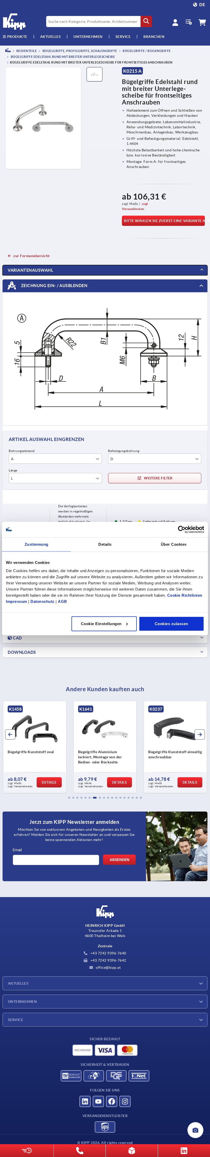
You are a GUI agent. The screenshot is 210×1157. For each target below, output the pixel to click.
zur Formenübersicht (31, 256)
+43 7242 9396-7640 (107, 953)
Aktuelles (18, 983)
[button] (69, 798)
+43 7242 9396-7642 (107, 960)
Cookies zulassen (171, 623)
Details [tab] (105, 544)
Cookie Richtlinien (184, 595)
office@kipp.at (108, 967)
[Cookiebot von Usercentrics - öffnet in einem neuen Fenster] (181, 529)
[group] (34, 747)
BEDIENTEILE (26, 50)
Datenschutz (42, 601)
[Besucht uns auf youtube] (98, 1101)
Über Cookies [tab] (174, 544)
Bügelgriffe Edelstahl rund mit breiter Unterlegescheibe (62, 57)
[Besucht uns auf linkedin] (85, 1101)
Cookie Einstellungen (101, 623)
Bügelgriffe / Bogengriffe (146, 50)
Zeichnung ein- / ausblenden (53, 285)
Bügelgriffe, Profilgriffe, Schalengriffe (79, 50)
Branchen (153, 36)
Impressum (16, 601)
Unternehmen (88, 36)
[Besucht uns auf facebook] (111, 1101)
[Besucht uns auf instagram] (125, 1101)
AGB (62, 601)
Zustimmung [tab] (36, 544)
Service (15, 1020)
